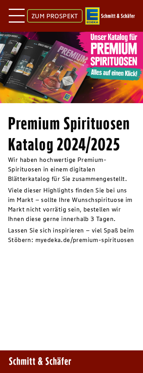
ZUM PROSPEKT (54, 16)
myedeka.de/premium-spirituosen (84, 240)
